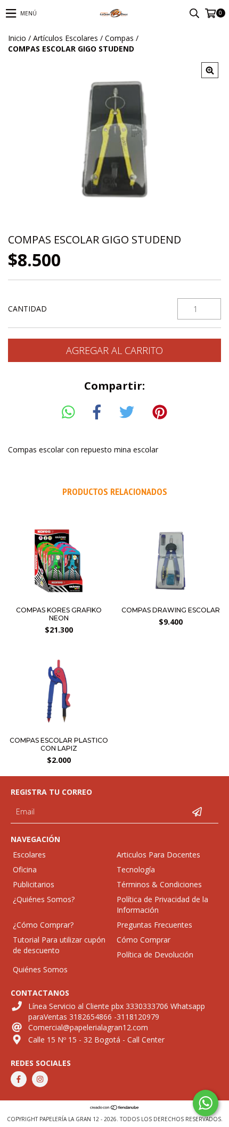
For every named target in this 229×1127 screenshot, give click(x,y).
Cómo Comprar (143, 940)
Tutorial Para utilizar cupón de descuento (59, 945)
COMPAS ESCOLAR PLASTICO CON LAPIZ (59, 744)
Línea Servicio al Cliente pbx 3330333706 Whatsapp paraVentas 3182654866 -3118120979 (116, 1011)
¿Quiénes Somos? (44, 899)
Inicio (17, 38)
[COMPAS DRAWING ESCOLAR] (170, 598)
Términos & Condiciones (159, 884)
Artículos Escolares (65, 38)
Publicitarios (33, 884)
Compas (119, 38)
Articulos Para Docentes (158, 855)
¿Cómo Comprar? (43, 925)
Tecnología (136, 869)
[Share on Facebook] (97, 412)
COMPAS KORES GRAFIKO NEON (59, 614)
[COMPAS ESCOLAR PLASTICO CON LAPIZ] (58, 728)
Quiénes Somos (40, 969)
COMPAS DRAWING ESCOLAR (170, 610)
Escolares (29, 855)
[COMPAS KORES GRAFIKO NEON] (58, 598)
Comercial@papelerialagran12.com (88, 1027)
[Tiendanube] (114, 1108)
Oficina (25, 869)
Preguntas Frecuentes (154, 925)
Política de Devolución (155, 954)
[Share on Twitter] (127, 412)
